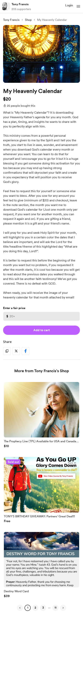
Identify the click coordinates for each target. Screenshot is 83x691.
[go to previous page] (20, 608)
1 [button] (27, 607)
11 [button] (55, 607)
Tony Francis (20, 4)
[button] (78, 6)
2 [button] (35, 607)
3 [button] (43, 607)
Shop (28, 20)
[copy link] (7, 351)
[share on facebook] (25, 351)
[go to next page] (63, 608)
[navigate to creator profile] (6, 6)
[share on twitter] (16, 351)
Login (69, 5)
